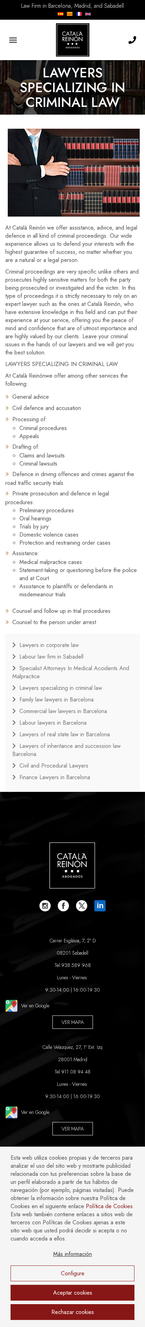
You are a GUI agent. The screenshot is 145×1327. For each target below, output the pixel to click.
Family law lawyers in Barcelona (56, 699)
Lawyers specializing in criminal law (60, 688)
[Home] (72, 40)
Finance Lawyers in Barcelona (54, 777)
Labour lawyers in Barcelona (53, 723)
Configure (72, 1273)
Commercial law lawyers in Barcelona (63, 711)
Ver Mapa (73, 1022)
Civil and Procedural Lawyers (53, 766)
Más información (72, 1254)
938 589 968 (76, 965)
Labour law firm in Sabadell (51, 657)
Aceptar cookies (72, 1293)
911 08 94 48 (75, 1071)
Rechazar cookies (72, 1312)
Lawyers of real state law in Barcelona (64, 734)
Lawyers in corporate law (49, 645)
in (100, 905)
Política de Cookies (109, 1206)
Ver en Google (35, 1005)
